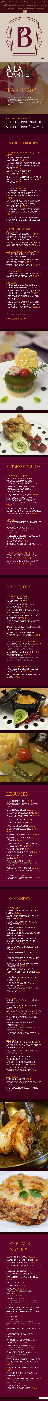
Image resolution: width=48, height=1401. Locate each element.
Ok (25, 11)
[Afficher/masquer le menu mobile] (42, 57)
